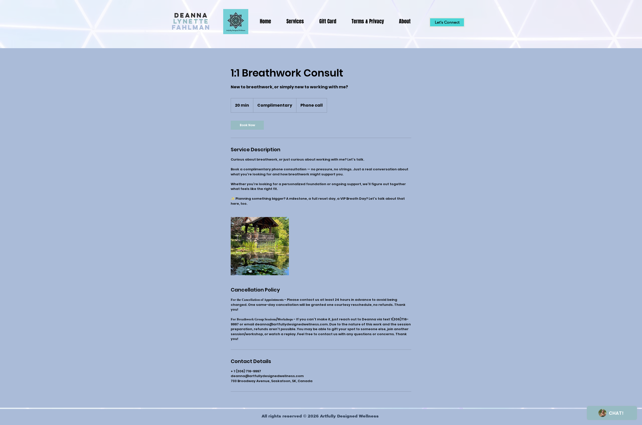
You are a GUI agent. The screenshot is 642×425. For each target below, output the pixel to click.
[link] (247, 125)
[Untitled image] (260, 246)
